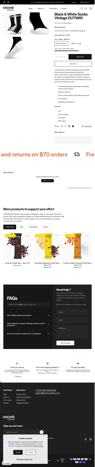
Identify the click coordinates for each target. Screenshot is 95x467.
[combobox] (75, 2)
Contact (6, 403)
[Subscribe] (41, 432)
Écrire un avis (46, 181)
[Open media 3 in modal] (14, 47)
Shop (5, 394)
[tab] (9, 227)
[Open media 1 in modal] (14, 23)
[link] (45, 390)
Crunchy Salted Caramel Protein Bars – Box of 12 (77, 264)
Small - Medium (60, 43)
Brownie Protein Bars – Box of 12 (17, 263)
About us (6, 397)
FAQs (20, 304)
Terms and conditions (23, 397)
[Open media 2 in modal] (38, 23)
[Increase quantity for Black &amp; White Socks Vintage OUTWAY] (63, 56)
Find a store (7, 400)
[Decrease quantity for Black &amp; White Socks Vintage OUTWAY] (55, 56)
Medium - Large (75, 43)
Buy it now (71, 64)
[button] (57, 23)
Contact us (18, 376)
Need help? (86, 126)
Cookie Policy (21, 400)
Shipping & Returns (22, 403)
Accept (18, 452)
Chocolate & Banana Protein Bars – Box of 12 (47, 264)
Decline (30, 452)
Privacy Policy (38, 446)
